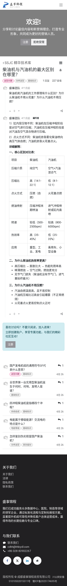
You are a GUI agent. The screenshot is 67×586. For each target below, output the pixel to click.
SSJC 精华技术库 (18, 63)
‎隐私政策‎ (8, 482)
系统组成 (15, 411)
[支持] (10, 111)
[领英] (27, 561)
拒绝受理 (38, 42)
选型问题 (8, 81)
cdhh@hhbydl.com (18, 546)
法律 (5, 478)
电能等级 (15, 428)
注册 (25, 42)
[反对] (18, 111)
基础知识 (32, 81)
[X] (17, 561)
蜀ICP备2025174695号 (44, 581)
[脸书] (7, 561)
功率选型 (20, 81)
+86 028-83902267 (19, 551)
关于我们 (8, 474)
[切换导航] (61, 4)
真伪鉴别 (27, 445)
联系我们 (8, 486)
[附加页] (37, 561)
